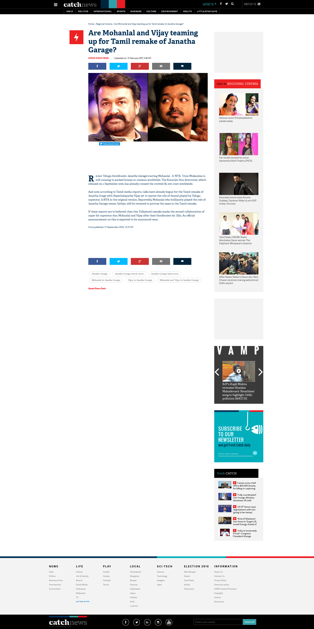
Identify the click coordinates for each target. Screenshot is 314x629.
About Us (218, 571)
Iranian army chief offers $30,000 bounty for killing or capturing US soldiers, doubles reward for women (244, 488)
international (103, 11)
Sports (121, 11)
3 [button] (238, 406)
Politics (83, 11)
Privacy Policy (220, 580)
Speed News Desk (98, 58)
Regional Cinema (104, 23)
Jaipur (133, 593)
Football (107, 580)
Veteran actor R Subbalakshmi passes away (235, 119)
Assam (187, 576)
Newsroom (219, 601)
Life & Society (82, 576)
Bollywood (80, 593)
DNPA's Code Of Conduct (225, 588)
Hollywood (81, 588)
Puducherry (189, 588)
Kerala (187, 584)
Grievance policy (221, 584)
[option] (238, 380)
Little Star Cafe (207, 11)
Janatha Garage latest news (165, 273)
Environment (169, 11)
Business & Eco (56, 580)
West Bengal (190, 571)
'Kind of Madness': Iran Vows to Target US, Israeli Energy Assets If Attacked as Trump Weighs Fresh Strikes (245, 524)
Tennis (106, 584)
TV (77, 597)
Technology (162, 576)
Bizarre (79, 580)
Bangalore (134, 576)
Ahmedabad (135, 571)
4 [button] (243, 406)
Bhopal (133, 580)
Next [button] (261, 372)
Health (187, 11)
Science (160, 571)
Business (136, 11)
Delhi (132, 601)
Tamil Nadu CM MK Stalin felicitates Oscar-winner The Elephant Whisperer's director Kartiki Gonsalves (235, 240)
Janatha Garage (99, 273)
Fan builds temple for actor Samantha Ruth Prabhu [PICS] (235, 159)
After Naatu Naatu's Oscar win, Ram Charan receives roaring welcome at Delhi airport (238, 280)
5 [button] (248, 406)
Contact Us (219, 576)
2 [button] (234, 406)
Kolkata (133, 597)
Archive (217, 597)
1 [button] (229, 406)
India (69, 11)
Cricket (106, 571)
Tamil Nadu (189, 580)
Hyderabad (135, 588)
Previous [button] (217, 372)
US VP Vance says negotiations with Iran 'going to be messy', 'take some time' (244, 511)
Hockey (106, 576)
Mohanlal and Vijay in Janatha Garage (179, 280)
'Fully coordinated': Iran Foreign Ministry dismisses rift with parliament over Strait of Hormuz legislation (245, 500)
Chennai (134, 584)
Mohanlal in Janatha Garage (106, 280)
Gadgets (161, 580)
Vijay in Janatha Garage (140, 280)
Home (91, 23)
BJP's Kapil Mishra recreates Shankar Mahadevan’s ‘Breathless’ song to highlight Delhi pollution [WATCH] (238, 391)
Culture (151, 11)
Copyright (218, 593)
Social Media (82, 584)
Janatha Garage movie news (129, 273)
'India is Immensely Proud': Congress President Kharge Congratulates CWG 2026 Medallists (245, 536)
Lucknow (134, 605)
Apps (159, 584)
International (55, 584)
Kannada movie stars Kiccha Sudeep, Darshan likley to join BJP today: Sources (237, 200)
